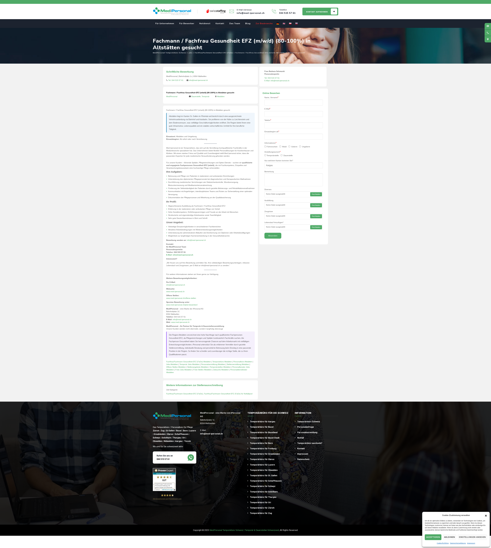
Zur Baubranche (264, 23)
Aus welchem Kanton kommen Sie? (278, 161)
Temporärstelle (273, 155)
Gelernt (294, 147)
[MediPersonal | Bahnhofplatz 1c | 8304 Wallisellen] (488, 39)
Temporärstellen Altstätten (220, 367)
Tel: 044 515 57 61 (175, 80)
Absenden (272, 236)
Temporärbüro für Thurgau (263, 497)
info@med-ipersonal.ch (198, 80)
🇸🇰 (296, 23)
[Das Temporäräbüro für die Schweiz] (172, 11)
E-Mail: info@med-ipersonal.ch (179, 255)
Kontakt (220, 23)
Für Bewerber (186, 23)
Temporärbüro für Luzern (262, 465)
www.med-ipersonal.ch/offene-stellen (181, 298)
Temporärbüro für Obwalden (264, 470)
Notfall (300, 438)
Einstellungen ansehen (472, 537)
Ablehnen (449, 537)
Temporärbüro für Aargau (262, 421)
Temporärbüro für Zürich (262, 508)
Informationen (270, 143)
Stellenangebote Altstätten (197, 367)
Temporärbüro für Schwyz (262, 486)
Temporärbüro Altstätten (222, 362)
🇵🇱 (290, 23)
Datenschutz (303, 459)
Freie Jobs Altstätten (183, 370)
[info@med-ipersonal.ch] (488, 26)
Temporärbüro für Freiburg (263, 448)
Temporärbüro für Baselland (263, 432)
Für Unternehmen (164, 23)
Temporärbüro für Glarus (262, 459)
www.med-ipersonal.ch (175, 291)
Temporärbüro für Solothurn (264, 492)
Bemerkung (269, 172)
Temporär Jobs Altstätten (190, 364)
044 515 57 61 (163, 459)
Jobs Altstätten (172, 364)
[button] (486, 515)
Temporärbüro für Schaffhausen (266, 481)
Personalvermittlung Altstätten (213, 364)
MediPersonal (171, 96)
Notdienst (204, 23)
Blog (247, 23)
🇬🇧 (284, 23)
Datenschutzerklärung (458, 543)
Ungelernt (306, 147)
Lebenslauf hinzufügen (273, 222)
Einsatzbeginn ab (271, 131)
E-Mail (267, 109)
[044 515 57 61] (488, 33)
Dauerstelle (288, 155)
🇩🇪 (277, 23)
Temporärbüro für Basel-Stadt (264, 438)
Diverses (267, 189)
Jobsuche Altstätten (221, 370)
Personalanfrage (305, 427)
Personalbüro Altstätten (242, 362)
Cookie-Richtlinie (443, 543)
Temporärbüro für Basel (262, 427)
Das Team (234, 23)
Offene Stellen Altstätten (176, 367)
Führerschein (272, 147)
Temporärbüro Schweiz (308, 421)
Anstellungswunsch (272, 152)
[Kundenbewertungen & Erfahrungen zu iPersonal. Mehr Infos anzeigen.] (164, 479)
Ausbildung (268, 200)
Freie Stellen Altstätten (202, 370)
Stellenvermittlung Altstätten (238, 364)
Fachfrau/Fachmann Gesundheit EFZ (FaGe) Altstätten (188, 362)
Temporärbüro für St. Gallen (263, 475)
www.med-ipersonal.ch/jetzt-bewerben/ (182, 305)
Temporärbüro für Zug (261, 513)
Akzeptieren (433, 537)
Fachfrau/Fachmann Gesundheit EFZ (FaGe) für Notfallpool (228, 394)
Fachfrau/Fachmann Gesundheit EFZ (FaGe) (184, 394)
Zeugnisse (268, 211)
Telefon (267, 120)
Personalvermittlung (307, 432)
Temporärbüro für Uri (260, 502)
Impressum (471, 543)
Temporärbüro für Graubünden (265, 454)
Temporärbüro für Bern (261, 443)
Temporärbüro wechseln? (309, 443)
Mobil (284, 147)
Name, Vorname (271, 97)
